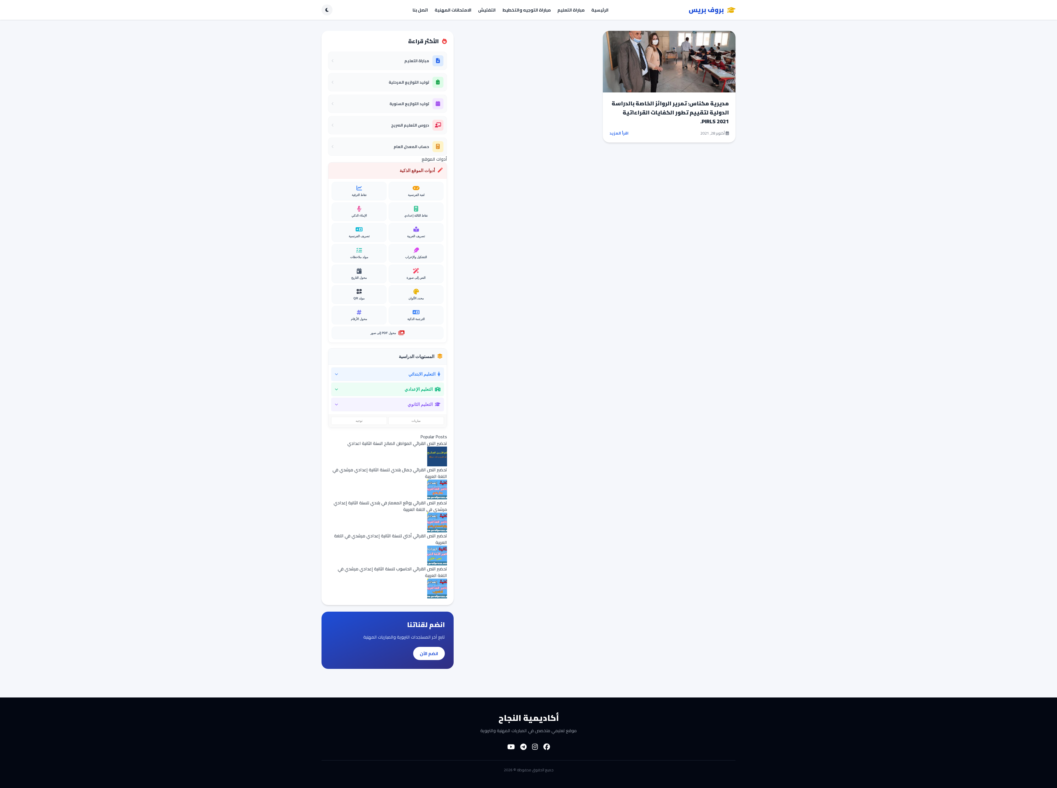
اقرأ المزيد (618, 133)
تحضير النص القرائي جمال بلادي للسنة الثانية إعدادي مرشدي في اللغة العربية (390, 473)
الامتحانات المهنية (453, 10)
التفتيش (487, 10)
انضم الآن (429, 653)
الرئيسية (600, 10)
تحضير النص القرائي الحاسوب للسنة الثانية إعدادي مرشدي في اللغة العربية (392, 572)
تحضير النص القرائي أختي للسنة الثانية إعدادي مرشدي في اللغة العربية (390, 539)
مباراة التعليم (571, 10)
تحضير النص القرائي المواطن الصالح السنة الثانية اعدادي (397, 443)
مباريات (416, 420)
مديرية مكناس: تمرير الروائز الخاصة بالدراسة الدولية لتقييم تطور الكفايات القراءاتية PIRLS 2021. (670, 112)
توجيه (359, 420)
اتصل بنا (420, 10)
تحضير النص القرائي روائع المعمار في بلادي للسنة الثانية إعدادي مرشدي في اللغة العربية (390, 506)
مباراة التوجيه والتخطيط (526, 10)
